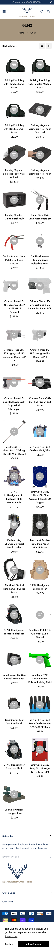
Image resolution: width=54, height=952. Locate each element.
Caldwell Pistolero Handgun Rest (14, 811)
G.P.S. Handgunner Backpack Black (14, 766)
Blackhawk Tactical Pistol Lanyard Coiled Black (14, 588)
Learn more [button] (11, 936)
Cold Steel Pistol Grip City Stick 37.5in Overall (39, 633)
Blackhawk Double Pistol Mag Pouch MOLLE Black (40, 543)
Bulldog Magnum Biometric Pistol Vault (40, 171)
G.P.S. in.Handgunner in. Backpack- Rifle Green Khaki (14, 497)
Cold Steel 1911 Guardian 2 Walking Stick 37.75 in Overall (14, 450)
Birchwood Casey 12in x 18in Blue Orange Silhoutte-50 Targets (40, 497)
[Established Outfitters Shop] (27, 12)
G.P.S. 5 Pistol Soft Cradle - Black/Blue (40, 448)
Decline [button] (9, 944)
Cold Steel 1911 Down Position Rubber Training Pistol (40, 678)
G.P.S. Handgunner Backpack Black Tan (14, 631)
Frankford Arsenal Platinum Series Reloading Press (40, 260)
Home (21, 32)
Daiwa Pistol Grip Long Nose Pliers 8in (40, 216)
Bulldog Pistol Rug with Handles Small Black (14, 128)
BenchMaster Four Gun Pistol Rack (14, 721)
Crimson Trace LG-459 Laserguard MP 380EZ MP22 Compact (14, 307)
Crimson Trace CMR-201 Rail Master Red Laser (40, 402)
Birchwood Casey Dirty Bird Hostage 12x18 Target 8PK (40, 768)
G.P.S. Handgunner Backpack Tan (40, 586)
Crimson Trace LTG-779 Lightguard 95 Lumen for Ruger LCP (39, 305)
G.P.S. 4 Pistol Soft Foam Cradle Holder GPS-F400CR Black (40, 723)
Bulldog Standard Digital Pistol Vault (14, 216)
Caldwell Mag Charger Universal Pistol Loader (14, 543)
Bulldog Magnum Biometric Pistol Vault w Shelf (14, 173)
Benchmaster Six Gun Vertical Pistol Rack (14, 676)
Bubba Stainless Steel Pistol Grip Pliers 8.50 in (14, 260)
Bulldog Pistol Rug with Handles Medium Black (39, 84)
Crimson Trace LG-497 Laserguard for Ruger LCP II (40, 353)
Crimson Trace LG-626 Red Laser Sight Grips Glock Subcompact (14, 404)
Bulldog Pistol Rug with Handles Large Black (14, 84)
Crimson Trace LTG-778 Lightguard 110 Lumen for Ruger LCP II (14, 355)
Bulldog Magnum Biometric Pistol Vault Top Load (40, 128)
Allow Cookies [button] (33, 944)
